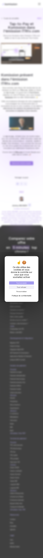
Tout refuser (21, 287)
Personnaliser (21, 291)
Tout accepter (21, 283)
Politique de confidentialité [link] (21, 296)
